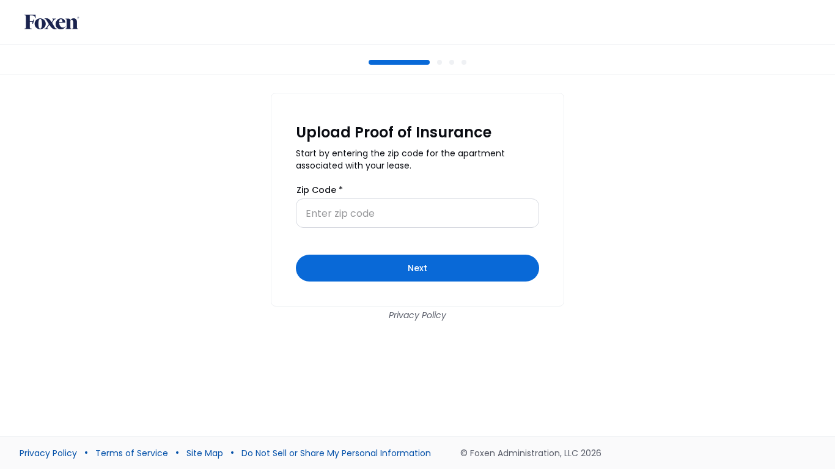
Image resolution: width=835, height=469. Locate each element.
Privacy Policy (417, 315)
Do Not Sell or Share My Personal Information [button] (336, 453)
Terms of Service (131, 453)
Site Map (204, 453)
